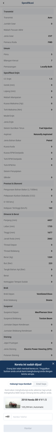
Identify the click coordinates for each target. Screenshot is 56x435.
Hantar (28, 428)
